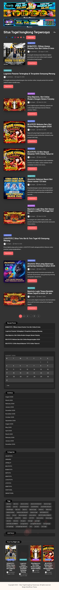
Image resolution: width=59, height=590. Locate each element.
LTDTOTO (8, 483)
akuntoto (9, 503)
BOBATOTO (31, 43)
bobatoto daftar (10, 512)
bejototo (25, 509)
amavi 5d (15, 506)
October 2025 (9, 417)
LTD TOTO (31, 518)
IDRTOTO (8, 473)
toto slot (37, 526)
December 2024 (10, 444)
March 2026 (9, 400)
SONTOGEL (8, 490)
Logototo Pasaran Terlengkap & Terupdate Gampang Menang (29, 74)
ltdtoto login (49, 518)
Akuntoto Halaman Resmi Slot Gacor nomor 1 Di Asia (39, 180)
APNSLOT (8, 463)
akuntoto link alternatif (36, 503)
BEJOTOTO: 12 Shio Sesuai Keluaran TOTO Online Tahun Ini (40, 153)
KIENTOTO (8, 476)
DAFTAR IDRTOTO (44, 512)
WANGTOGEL (9, 493)
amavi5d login (10, 509)
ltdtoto (25, 518)
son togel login (10, 526)
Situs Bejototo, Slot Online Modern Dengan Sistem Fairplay (40, 98)
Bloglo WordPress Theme (29, 587)
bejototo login (33, 509)
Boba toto (48, 509)
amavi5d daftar (34, 506)
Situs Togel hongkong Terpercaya (27, 32)
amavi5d (8, 506)
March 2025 (9, 434)
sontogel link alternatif (36, 523)
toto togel (44, 526)
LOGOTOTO (7, 70)
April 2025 (8, 430)
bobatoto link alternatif (22, 512)
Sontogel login (47, 523)
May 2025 (8, 427)
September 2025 (10, 420)
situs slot (9, 520)
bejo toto (18, 509)
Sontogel (30, 520)
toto (31, 526)
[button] (30, 37)
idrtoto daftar (32, 515)
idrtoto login (9, 518)
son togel (37, 520)
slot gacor (23, 520)
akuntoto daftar (24, 503)
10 (7, 369)
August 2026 (9, 397)
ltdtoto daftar (40, 518)
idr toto (14, 515)
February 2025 (9, 437)
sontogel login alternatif (21, 526)
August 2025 (9, 424)
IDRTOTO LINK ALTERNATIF (45, 515)
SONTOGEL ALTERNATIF (12, 523)
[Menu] (54, 32)
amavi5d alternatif (24, 506)
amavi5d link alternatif (46, 506)
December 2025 (10, 410)
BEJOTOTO (31, 93)
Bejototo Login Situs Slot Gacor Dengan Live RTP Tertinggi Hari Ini (40, 211)
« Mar (8, 385)
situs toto (15, 520)
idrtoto (8, 515)
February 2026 (9, 403)
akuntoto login (47, 503)
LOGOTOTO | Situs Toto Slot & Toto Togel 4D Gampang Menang (26, 239)
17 (34, 316)
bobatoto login (33, 512)
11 (13, 369)
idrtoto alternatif (23, 515)
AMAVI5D (8, 459)
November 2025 (10, 414)
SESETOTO (8, 486)
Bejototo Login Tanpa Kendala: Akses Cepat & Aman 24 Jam (40, 292)
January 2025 (9, 441)
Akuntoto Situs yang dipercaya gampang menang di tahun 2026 (41, 265)
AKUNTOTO (31, 260)
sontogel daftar (24, 523)
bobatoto (41, 509)
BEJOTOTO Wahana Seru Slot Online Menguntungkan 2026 (39, 125)
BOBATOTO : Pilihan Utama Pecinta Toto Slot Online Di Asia (40, 47)
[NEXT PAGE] (38, 316)
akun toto (16, 503)
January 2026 (9, 407)
